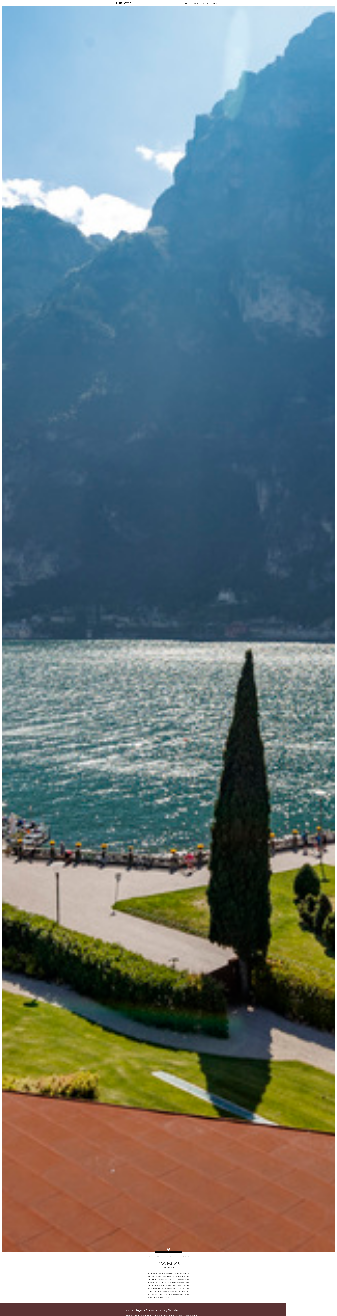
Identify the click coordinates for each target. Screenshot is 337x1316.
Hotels (184, 3)
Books (205, 3)
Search (216, 3)
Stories (195, 3)
